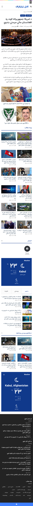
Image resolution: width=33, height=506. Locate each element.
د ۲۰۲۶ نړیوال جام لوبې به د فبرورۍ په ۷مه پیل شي (11, 311)
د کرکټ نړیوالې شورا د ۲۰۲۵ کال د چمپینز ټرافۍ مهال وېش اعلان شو (12, 318)
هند (24, 495)
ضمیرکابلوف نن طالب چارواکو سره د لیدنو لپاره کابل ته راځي (25, 196)
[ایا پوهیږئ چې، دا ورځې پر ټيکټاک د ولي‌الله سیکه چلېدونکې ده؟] (27, 326)
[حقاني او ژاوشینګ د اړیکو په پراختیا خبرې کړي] (24, 225)
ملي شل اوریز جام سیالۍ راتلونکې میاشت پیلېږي (9, 178)
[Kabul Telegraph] (22, 7)
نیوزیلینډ (29, 495)
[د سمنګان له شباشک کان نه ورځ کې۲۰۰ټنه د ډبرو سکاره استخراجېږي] (8, 207)
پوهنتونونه (5, 495)
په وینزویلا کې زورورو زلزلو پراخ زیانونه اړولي (25, 160)
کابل (30, 498)
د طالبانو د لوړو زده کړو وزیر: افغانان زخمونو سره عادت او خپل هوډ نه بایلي (25, 178)
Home (29, 12)
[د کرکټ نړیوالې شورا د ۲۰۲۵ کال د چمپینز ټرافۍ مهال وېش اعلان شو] (27, 319)
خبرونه (25, 12)
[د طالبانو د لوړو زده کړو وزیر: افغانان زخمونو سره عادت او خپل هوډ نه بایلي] (24, 172)
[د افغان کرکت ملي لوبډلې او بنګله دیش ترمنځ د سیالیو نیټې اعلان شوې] (27, 305)
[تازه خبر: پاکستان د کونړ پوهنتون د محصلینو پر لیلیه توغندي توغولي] (24, 207)
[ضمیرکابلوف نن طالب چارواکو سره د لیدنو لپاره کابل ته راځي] (24, 189)
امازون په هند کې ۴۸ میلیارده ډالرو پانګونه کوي (8, 143)
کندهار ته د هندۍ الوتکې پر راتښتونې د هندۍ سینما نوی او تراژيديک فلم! (11, 297)
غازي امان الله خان (27, 492)
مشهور (26, 291)
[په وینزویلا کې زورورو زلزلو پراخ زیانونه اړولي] (24, 154)
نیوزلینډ (6, 492)
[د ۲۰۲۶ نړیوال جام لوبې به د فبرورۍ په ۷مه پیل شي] (27, 312)
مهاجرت (12, 492)
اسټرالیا (29, 486)
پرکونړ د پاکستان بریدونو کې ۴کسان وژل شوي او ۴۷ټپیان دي (9, 196)
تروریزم (29, 489)
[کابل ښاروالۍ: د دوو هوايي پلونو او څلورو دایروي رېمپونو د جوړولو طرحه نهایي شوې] (24, 136)
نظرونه (6, 291)
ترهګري (4, 486)
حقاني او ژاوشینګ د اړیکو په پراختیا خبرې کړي (24, 231)
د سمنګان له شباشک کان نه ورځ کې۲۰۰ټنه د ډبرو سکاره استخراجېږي (9, 214)
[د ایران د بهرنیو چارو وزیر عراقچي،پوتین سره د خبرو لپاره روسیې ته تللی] (8, 225)
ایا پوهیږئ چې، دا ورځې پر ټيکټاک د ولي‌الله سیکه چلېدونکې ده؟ (12, 324)
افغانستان (28, 15)
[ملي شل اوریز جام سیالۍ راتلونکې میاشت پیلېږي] (8, 172)
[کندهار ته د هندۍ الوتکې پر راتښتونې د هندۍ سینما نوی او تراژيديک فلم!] (27, 298)
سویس (13, 489)
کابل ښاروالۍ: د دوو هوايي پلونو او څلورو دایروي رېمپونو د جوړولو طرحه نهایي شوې (24, 143)
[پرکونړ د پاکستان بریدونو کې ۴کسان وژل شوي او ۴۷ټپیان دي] (8, 189)
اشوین (24, 486)
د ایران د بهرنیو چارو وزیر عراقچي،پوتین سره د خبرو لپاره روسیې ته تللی (9, 232)
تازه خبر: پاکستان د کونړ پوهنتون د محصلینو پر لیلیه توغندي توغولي (25, 214)
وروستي (17, 291)
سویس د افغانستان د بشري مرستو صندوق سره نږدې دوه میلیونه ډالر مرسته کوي (9, 161)
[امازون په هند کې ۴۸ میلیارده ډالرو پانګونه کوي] (8, 136)
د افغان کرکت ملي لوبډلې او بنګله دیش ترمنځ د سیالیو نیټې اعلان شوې (11, 304)
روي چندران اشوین (21, 489)
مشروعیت (18, 492)
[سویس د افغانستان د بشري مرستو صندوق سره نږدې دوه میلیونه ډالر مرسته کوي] (8, 154)
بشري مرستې (10, 486)
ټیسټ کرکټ (18, 495)
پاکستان (11, 495)
